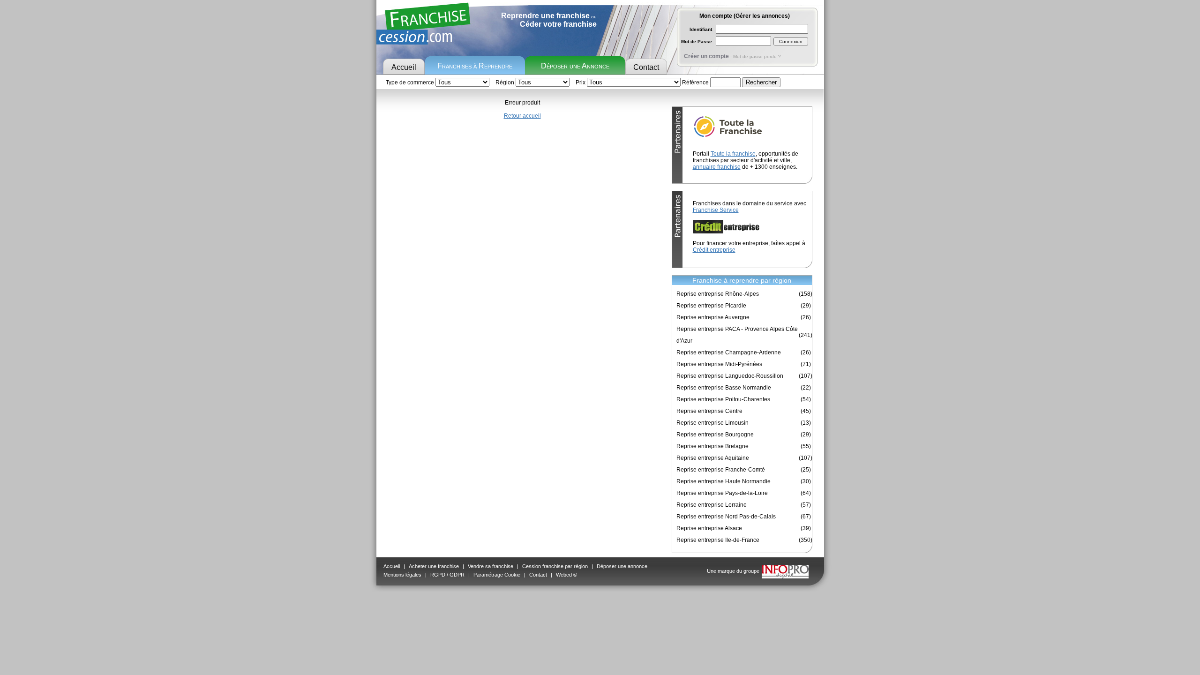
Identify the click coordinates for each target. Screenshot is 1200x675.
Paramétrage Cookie (496, 575)
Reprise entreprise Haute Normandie (723, 481)
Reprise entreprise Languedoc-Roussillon (729, 376)
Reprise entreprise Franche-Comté (720, 469)
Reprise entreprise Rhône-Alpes (717, 294)
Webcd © (566, 575)
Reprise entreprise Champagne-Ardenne (728, 352)
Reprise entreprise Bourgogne (715, 434)
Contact (646, 67)
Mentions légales (402, 575)
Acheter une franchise (434, 566)
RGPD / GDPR (447, 575)
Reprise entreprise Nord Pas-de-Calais (726, 516)
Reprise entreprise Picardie (711, 305)
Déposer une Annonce (575, 66)
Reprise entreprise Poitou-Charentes (723, 399)
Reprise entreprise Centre (709, 411)
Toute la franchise (733, 153)
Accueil (403, 67)
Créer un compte (706, 56)
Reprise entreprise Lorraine (711, 505)
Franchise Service (716, 210)
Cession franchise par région (555, 566)
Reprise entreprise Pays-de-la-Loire (722, 493)
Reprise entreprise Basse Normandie (723, 387)
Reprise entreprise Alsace (709, 528)
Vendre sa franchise (490, 566)
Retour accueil (522, 115)
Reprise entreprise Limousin (712, 423)
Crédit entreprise (714, 250)
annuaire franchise (717, 167)
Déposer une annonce (622, 566)
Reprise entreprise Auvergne (713, 317)
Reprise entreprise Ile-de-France (717, 540)
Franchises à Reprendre (474, 66)
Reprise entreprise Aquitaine (712, 458)
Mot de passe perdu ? (757, 56)
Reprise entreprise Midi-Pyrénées (719, 364)
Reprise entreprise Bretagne (712, 446)
